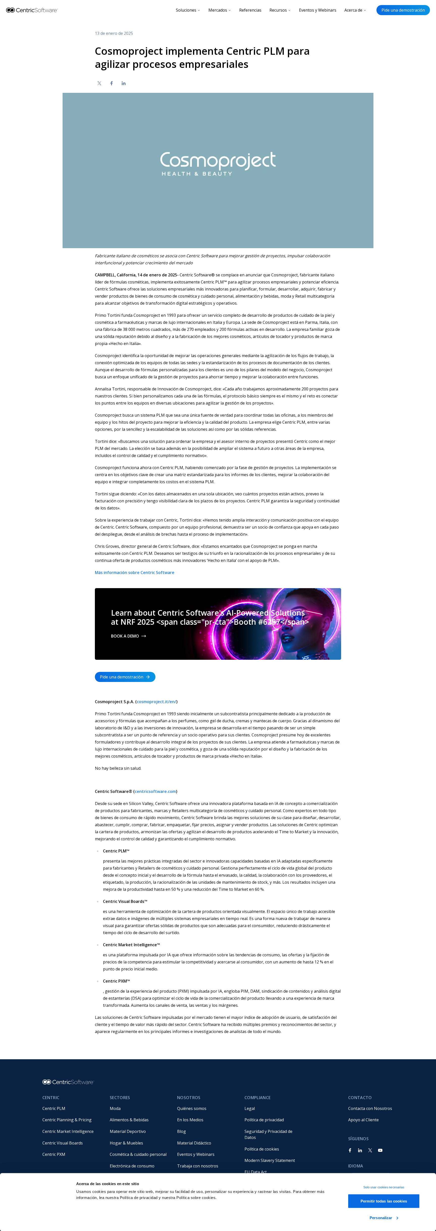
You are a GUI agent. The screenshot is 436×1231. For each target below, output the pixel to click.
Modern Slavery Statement (269, 1160)
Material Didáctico (194, 1143)
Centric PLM (53, 1108)
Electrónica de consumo (132, 1166)
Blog (181, 1131)
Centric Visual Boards (62, 1143)
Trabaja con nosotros (197, 1166)
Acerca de (353, 10)
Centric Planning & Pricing (67, 1120)
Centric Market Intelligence (68, 1131)
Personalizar (381, 1217)
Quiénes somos (191, 1108)
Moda (115, 1108)
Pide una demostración (403, 10)
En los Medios (190, 1120)
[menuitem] (72, 1108)
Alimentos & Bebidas (129, 1120)
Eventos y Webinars (317, 10)
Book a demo (125, 636)
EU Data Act (255, 1172)
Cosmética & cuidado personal (138, 1154)
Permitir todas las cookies (384, 1201)
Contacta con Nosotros (370, 1108)
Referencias (250, 10)
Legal (249, 1108)
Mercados (217, 10)
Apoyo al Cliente (363, 1120)
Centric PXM (53, 1154)
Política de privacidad (264, 1120)
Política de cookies (261, 1149)
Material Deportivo (128, 1131)
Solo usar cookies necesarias (383, 1187)
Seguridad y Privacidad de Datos (268, 1134)
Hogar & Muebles (126, 1143)
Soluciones (186, 10)
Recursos (278, 10)
